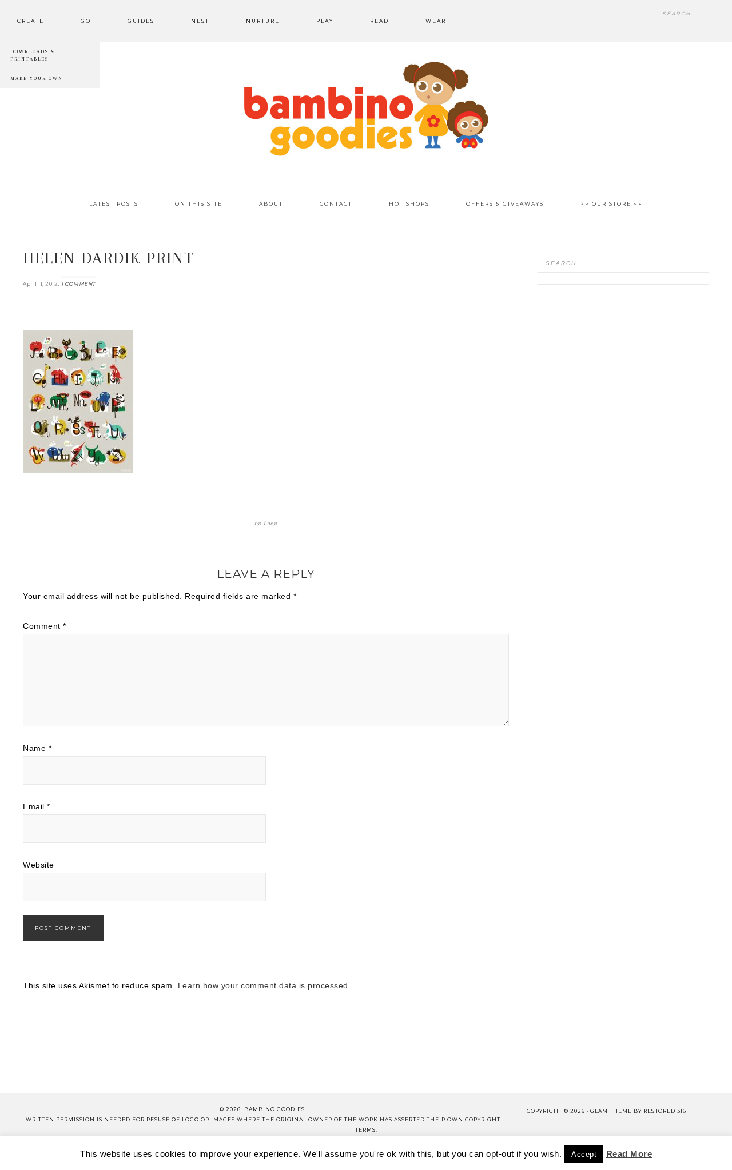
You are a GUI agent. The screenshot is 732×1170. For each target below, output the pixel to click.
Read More (629, 1154)
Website (38, 864)
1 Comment (78, 284)
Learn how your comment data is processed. (264, 985)
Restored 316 (664, 1111)
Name (37, 748)
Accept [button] (583, 1154)
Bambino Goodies (366, 108)
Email (36, 806)
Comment (44, 625)
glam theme (611, 1111)
